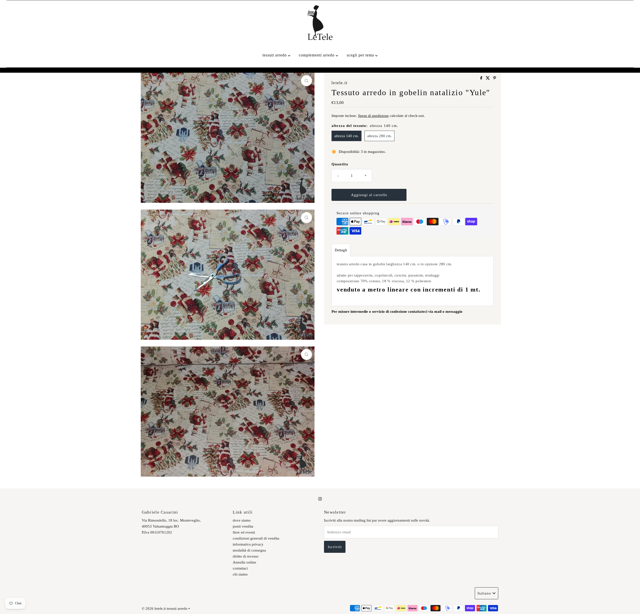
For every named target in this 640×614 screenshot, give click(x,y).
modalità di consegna (249, 550)
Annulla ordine (244, 562)
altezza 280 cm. (379, 136)
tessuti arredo (275, 55)
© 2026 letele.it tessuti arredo (165, 609)
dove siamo (242, 520)
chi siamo (240, 574)
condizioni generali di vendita (256, 538)
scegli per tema (361, 55)
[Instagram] (320, 499)
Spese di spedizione (373, 116)
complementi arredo (317, 55)
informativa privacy (248, 544)
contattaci (240, 568)
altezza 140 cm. (346, 136)
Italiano (484, 593)
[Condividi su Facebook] (481, 78)
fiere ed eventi (244, 532)
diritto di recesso (245, 556)
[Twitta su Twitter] (488, 78)
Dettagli (341, 250)
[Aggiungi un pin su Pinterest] (494, 78)
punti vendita (243, 526)
